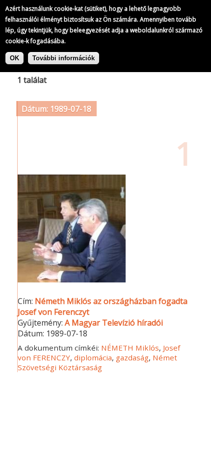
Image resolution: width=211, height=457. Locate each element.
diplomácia (93, 357)
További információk (63, 58)
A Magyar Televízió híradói (114, 322)
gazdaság (132, 357)
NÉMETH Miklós (130, 348)
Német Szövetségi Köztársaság (97, 362)
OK (14, 58)
